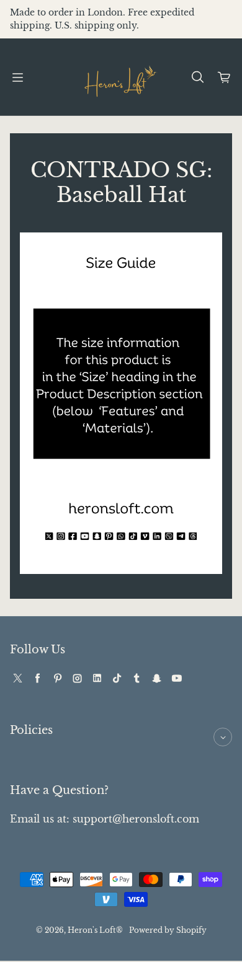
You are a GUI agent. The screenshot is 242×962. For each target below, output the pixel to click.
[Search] (197, 77)
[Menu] (17, 77)
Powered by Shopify (168, 930)
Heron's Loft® (95, 930)
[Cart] (224, 77)
